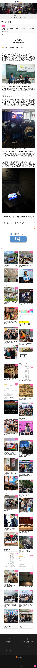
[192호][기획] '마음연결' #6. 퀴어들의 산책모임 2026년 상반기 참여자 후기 (25, 551)
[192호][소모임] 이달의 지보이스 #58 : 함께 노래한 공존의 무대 (25, 532)
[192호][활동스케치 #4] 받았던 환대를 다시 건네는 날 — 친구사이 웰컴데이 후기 (26, 495)
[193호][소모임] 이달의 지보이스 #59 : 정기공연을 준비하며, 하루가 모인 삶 (10, 379)
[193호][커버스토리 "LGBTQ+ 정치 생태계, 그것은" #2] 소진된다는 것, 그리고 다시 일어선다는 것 (11, 302)
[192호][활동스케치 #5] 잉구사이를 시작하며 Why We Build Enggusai (9, 510)
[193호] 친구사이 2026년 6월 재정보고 (25, 380)
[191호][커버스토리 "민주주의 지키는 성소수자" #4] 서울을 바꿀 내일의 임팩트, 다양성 (25, 625)
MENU (1, 1)
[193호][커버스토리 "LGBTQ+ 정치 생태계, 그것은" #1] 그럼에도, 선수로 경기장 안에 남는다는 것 (26, 285)
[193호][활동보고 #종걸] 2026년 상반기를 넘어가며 (25, 266)
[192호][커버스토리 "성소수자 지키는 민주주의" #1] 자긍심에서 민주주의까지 (25, 436)
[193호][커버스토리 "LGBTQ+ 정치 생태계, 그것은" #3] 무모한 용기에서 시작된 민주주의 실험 (26, 304)
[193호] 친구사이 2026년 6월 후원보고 (10, 397)
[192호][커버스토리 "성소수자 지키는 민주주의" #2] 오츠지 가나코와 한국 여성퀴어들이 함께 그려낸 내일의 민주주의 (10, 453)
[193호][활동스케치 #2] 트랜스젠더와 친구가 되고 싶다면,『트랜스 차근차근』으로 (25, 324)
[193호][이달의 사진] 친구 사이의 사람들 (10, 265)
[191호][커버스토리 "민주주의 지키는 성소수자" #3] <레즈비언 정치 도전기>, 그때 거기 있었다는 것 (10, 625)
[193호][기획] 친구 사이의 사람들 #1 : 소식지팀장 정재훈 (10, 360)
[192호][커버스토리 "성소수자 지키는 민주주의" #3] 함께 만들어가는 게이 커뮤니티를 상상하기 (25, 455)
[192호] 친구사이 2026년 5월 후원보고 (25, 568)
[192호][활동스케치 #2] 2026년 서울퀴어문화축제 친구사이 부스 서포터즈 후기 (25, 475)
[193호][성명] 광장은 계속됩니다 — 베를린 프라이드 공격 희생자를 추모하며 (10, 415)
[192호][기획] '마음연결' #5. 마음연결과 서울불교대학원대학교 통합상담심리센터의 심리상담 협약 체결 (10, 548)
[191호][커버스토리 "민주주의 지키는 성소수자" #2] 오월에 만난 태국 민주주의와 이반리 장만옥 (26, 605)
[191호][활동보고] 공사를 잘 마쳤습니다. (25, 586)
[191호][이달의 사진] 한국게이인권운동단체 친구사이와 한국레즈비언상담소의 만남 (9, 585)
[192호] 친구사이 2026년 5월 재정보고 (10, 566)
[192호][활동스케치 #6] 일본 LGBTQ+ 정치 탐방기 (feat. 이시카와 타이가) (25, 513)
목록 (2, 248)
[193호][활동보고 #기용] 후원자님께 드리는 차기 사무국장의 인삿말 (11, 283)
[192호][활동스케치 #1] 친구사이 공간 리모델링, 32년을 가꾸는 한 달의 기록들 (10, 473)
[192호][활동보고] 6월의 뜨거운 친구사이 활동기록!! (10, 434)
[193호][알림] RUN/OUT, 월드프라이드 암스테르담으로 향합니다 (25, 399)
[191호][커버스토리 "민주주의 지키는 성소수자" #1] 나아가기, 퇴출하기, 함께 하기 (10, 605)
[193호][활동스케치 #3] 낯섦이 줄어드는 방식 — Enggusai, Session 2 (10, 342)
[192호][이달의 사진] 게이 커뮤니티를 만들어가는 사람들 (25, 418)
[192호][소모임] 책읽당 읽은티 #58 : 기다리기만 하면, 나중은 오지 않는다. (10, 529)
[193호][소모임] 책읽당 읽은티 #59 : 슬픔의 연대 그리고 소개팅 (25, 363)
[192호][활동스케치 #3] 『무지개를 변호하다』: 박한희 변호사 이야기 (9, 491)
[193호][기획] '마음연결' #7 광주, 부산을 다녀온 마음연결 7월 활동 (25, 344)
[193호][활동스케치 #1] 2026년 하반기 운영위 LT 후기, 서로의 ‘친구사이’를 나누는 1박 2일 (11, 322)
